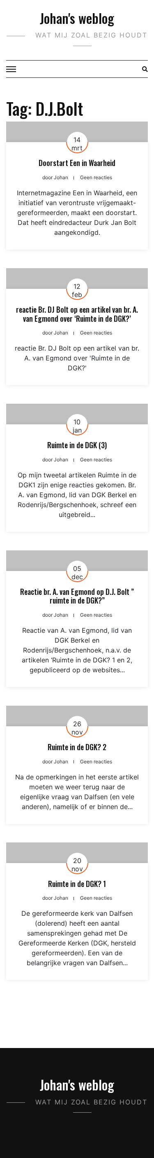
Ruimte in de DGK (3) (77, 445)
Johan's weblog (77, 18)
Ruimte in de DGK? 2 (77, 747)
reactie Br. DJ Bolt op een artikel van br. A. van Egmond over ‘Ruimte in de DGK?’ (77, 314)
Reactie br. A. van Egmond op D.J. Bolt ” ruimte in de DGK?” (77, 596)
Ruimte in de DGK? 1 (77, 883)
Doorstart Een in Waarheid (77, 162)
